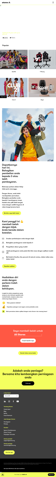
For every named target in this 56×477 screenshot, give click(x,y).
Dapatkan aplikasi (9, 266)
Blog (5, 411)
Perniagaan (7, 422)
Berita (5, 413)
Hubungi (28, 383)
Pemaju (6, 424)
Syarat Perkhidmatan (10, 430)
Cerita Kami (7, 409)
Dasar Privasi (7, 432)
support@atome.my (9, 440)
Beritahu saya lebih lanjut (11, 213)
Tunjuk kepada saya (28, 340)
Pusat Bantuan (8, 415)
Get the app (9, 452)
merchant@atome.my (10, 445)
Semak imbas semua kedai (28, 353)
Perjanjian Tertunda (9, 434)
